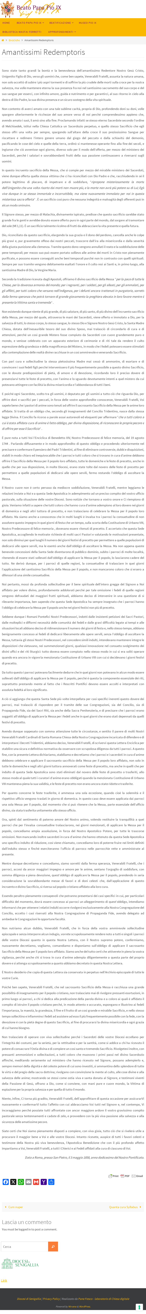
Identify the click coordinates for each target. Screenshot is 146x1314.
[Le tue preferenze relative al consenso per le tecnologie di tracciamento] (139, 1307)
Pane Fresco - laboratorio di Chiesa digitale (103, 1299)
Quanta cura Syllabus (123, 1207)
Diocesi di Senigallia (29, 1299)
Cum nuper (15, 1207)
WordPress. (84, 1306)
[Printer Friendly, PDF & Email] (125, 1176)
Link (4, 1280)
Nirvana (72, 1306)
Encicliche (14, 40)
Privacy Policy (51, 1299)
